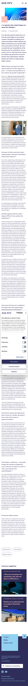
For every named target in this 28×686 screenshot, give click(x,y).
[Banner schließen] (25, 312)
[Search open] (23, 3)
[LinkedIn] (2, 672)
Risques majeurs (7, 554)
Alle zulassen (14, 361)
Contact (6, 637)
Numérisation (6, 549)
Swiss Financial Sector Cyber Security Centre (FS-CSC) (13, 385)
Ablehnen (14, 371)
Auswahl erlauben (14, 366)
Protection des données (7, 678)
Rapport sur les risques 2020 (16, 76)
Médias (6, 640)
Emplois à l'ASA (8, 643)
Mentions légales (5, 676)
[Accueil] (4, 3)
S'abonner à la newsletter (12, 666)
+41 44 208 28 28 (5, 661)
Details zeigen (20, 357)
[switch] (24, 342)
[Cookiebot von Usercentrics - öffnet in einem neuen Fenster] (17, 313)
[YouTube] (6, 672)
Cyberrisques (17, 549)
